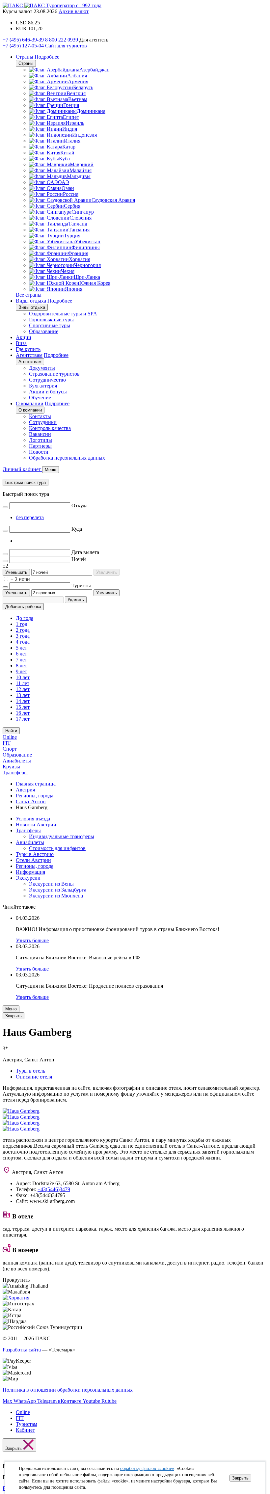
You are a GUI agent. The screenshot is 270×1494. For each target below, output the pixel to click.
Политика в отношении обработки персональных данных (68, 1390)
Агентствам (29, 355)
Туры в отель (30, 1071)
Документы (42, 368)
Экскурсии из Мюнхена (56, 895)
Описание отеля (34, 1077)
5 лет (21, 648)
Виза (21, 343)
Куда (76, 529)
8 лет (21, 665)
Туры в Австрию (35, 854)
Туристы (81, 585)
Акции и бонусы (48, 391)
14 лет (23, 701)
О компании (29, 403)
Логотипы (40, 440)
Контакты (40, 416)
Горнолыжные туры (51, 319)
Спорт (10, 749)
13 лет (23, 695)
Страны (24, 57)
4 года (23, 642)
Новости (38, 452)
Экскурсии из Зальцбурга (57, 890)
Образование (43, 331)
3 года (23, 636)
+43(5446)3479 (54, 1189)
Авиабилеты (17, 760)
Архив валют (74, 11)
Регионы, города (34, 866)
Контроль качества (50, 428)
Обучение (40, 397)
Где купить (28, 349)
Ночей (78, 559)
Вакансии (40, 434)
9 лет (21, 671)
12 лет (23, 689)
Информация (30, 872)
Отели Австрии (33, 860)
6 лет (21, 653)
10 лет (23, 677)
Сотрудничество (47, 380)
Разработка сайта (22, 1349)
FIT (7, 743)
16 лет (23, 713)
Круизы (11, 766)
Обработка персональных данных (67, 458)
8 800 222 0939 (61, 39)
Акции (23, 337)
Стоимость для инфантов (57, 848)
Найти (11, 730)
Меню (11, 1008)
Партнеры (40, 446)
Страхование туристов (54, 374)
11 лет (22, 683)
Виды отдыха (31, 301)
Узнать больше (32, 940)
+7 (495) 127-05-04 (23, 45)
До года (24, 618)
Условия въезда (33, 818)
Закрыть (240, 1478)
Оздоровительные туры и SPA (63, 313)
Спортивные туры (49, 325)
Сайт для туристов (66, 45)
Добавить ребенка (23, 606)
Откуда (79, 505)
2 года (23, 630)
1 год (21, 624)
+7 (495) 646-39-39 (23, 39)
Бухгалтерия (43, 385)
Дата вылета (85, 552)
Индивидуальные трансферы (61, 836)
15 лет (23, 707)
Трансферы (15, 772)
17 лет (23, 719)
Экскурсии (28, 878)
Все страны (28, 295)
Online (10, 737)
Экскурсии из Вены (51, 884)
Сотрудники (43, 422)
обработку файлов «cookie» (147, 1468)
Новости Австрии (36, 824)
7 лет (21, 659)
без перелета (30, 517)
